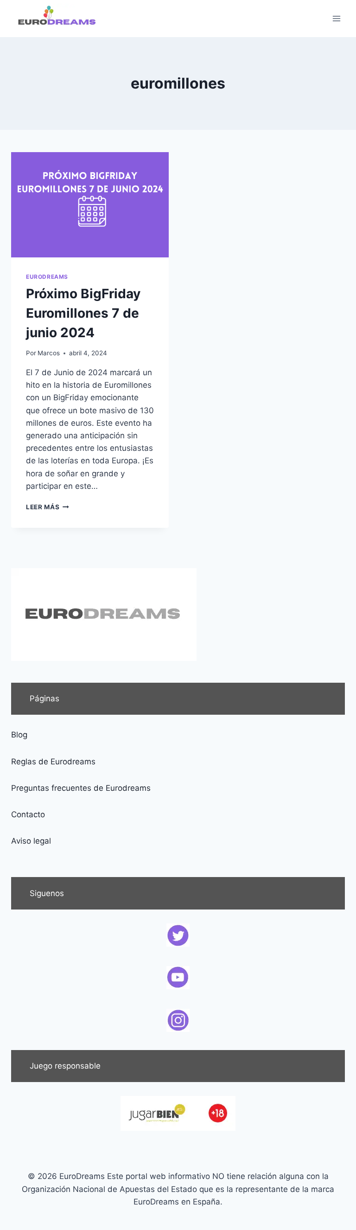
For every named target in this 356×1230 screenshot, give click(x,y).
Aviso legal (31, 841)
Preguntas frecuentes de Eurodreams (81, 788)
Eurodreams (47, 276)
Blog (19, 734)
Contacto (28, 814)
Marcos (49, 353)
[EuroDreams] (57, 18)
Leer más (47, 507)
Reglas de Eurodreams (53, 761)
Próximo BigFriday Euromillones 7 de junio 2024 (83, 313)
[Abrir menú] (336, 18)
